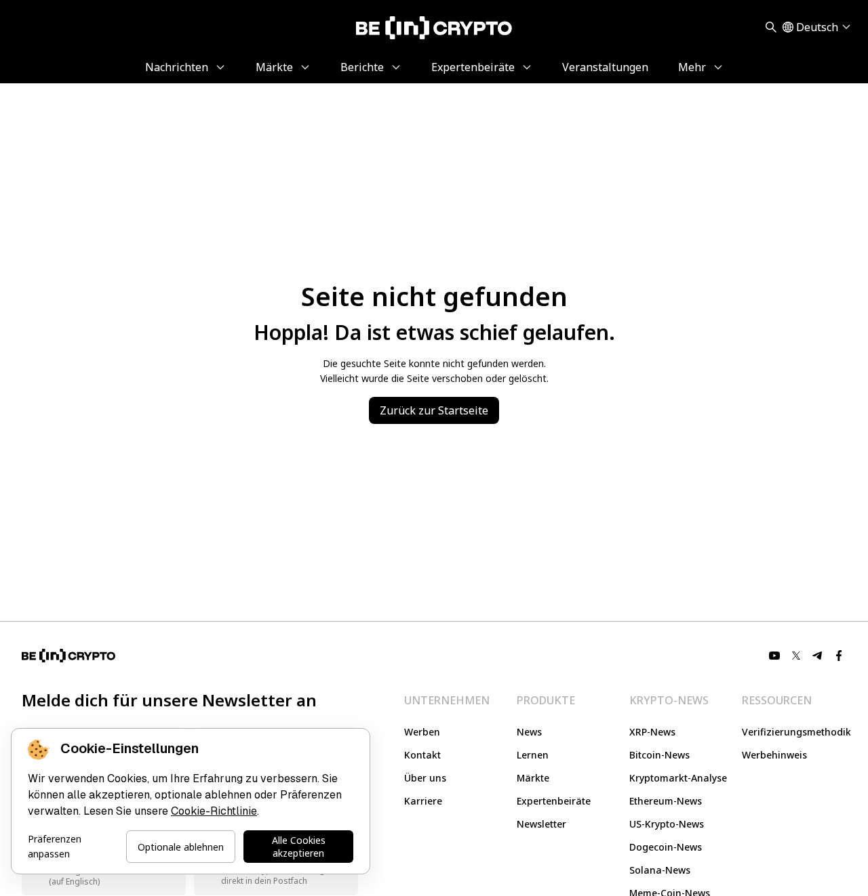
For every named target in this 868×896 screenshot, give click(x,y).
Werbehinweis (774, 754)
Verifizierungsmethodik (796, 731)
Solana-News (659, 869)
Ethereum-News (665, 800)
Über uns (425, 777)
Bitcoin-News (659, 754)
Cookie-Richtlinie (214, 811)
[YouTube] (774, 655)
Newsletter (541, 823)
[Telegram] (818, 655)
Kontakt (422, 754)
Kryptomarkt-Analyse (678, 777)
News (529, 731)
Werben (422, 731)
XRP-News (652, 731)
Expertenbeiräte (554, 800)
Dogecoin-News (665, 846)
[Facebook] (839, 655)
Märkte (533, 777)
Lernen (533, 754)
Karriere (423, 800)
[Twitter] (796, 655)
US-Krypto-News (666, 823)
